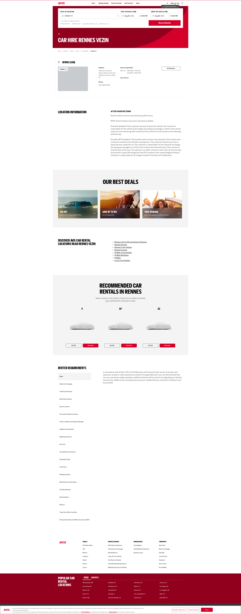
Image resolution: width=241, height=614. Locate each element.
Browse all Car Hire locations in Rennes (130, 242)
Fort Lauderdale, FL (140, 594)
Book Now (91, 345)
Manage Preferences (179, 609)
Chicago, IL (111, 594)
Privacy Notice (86, 612)
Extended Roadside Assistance (117, 564)
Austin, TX (85, 594)
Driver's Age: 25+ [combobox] (65, 24)
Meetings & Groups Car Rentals (117, 567)
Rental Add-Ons (113, 553)
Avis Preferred (128, 3)
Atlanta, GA (86, 590)
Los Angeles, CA (164, 590)
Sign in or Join (175, 3)
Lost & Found (163, 556)
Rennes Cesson (120, 250)
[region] (120, 610)
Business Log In (138, 553)
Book (93, 3)
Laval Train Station (122, 260)
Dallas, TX (137, 586)
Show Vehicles (164, 23)
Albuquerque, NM (88, 582)
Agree (207, 609)
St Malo (117, 258)
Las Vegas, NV (164, 586)
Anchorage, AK (87, 586)
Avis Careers (162, 564)
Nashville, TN (163, 598)
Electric (85, 564)
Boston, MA (86, 598)
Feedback (162, 560)
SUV (84, 549)
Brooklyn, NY (112, 582)
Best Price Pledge (164, 549)
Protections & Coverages (115, 549)
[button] (78, 204)
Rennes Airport (120, 244)
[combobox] (90, 16)
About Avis (162, 545)
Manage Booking (103, 3)
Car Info (73, 345)
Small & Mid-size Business (141, 549)
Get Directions (171, 68)
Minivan (85, 553)
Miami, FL (162, 594)
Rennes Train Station (123, 247)
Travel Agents (138, 545)
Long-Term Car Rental (114, 556)
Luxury (85, 567)
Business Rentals (116, 3)
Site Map (161, 553)
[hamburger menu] (182, 3)
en (167, 3)
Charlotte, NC (112, 590)
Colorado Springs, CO (114, 598)
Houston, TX (163, 582)
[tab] (87, 577)
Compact (85, 556)
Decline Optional (194, 609)
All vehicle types (87, 545)
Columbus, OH (138, 582)
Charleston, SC (112, 586)
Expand (62, 69)
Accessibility (163, 567)
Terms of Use (112, 612)
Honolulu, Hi (137, 598)
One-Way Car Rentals (114, 560)
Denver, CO (137, 590)
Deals (137, 3)
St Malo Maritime (121, 255)
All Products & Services (115, 545)
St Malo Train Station (123, 252)
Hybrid (84, 560)
